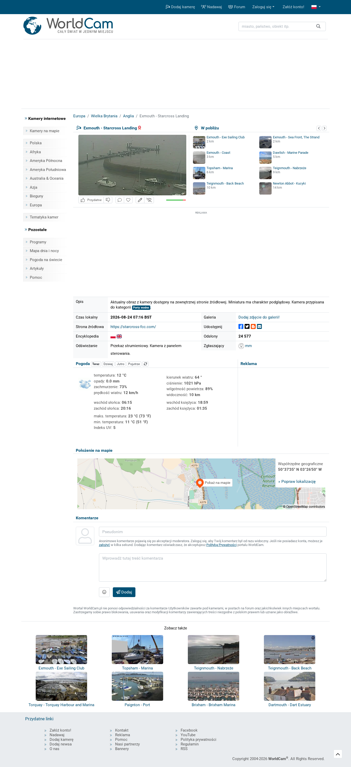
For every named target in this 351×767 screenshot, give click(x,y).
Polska (36, 143)
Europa (36, 205)
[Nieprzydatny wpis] (108, 200)
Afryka (35, 152)
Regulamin (190, 744)
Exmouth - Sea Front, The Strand (296, 137)
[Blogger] (253, 326)
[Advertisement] (201, 251)
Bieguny (36, 196)
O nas (54, 748)
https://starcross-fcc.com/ (133, 326)
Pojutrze (134, 364)
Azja (33, 187)
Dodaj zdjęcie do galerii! (259, 317)
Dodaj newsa (61, 744)
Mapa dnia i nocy (44, 250)
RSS (184, 748)
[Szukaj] (318, 26)
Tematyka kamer (44, 217)
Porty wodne (141, 307)
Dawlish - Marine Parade (290, 153)
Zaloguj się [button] (261, 7)
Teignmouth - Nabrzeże (289, 168)
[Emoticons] (104, 592)
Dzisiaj (108, 364)
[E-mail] (259, 326)
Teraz (95, 364)
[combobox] (282, 26)
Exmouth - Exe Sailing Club (226, 137)
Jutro (120, 364)
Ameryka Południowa (48, 169)
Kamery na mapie (44, 131)
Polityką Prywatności (221, 545)
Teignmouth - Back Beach (225, 183)
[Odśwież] (145, 364)
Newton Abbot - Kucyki (289, 183)
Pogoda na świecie (46, 259)
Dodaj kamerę (182, 7)
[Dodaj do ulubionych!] (128, 200)
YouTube (188, 735)
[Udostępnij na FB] (240, 326)
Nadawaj (214, 7)
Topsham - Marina (220, 168)
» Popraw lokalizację (297, 481)
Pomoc (36, 277)
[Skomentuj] (119, 200)
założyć (104, 545)
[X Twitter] (247, 326)
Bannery (122, 748)
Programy (38, 242)
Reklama (122, 735)
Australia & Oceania (46, 178)
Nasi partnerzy (127, 744)
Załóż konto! (293, 7)
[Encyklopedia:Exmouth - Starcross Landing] (113, 336)
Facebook (189, 730)
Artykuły (37, 268)
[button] (316, 7)
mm (248, 345)
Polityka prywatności (198, 739)
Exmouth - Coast (218, 153)
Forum (239, 7)
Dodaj (126, 592)
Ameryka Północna (46, 160)
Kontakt (121, 730)
